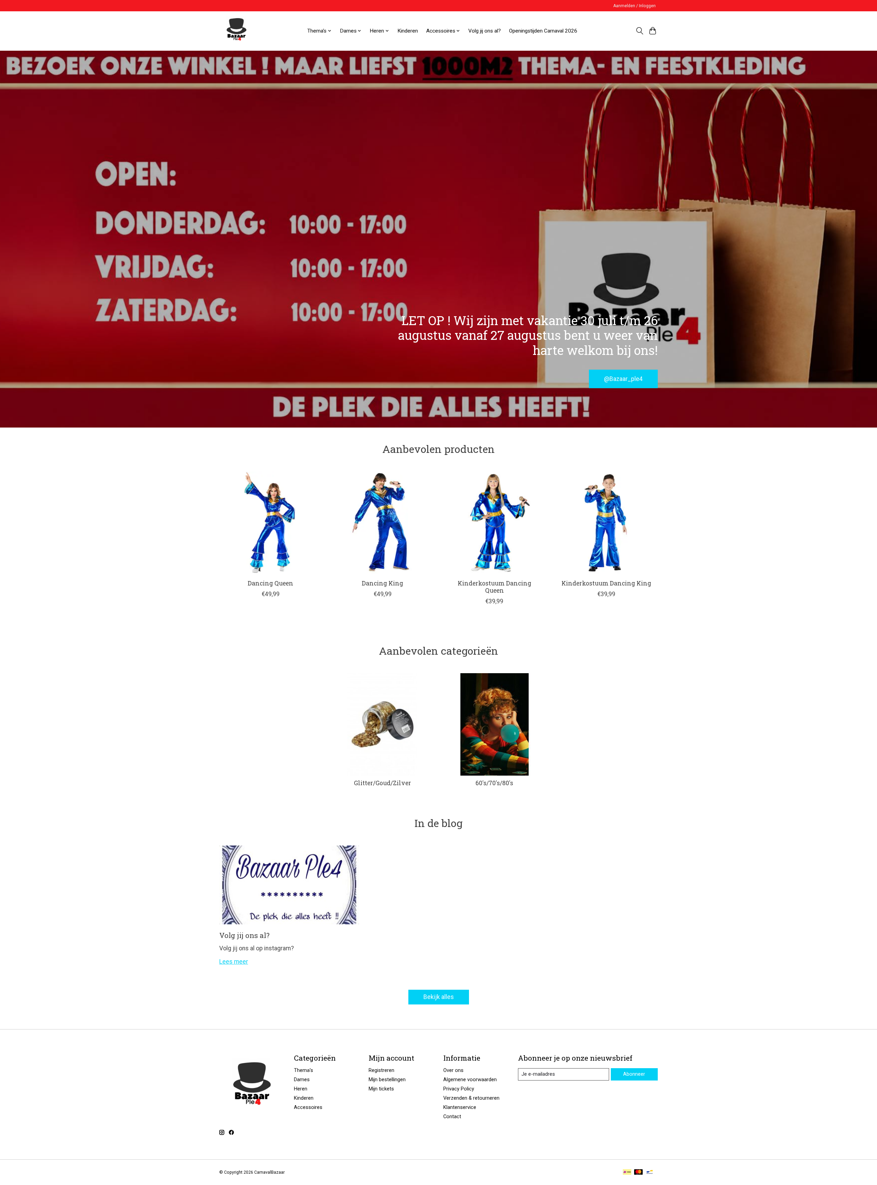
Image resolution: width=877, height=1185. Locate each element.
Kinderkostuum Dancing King (606, 583)
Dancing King (382, 583)
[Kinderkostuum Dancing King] (606, 522)
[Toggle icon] (639, 31)
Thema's (303, 1070)
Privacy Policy (458, 1089)
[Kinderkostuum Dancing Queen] (494, 522)
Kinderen (407, 31)
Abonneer (634, 1074)
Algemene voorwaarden (470, 1079)
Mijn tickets (381, 1089)
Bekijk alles (438, 996)
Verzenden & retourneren (471, 1098)
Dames (302, 1079)
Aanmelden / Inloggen (634, 5)
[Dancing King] (382, 522)
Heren (300, 1089)
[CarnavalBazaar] (236, 31)
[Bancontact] (649, 1172)
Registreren (381, 1070)
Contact (452, 1116)
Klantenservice (459, 1107)
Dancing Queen (270, 583)
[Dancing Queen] (270, 522)
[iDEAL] (627, 1172)
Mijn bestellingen (387, 1079)
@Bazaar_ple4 (623, 378)
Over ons (453, 1070)
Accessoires (308, 1107)
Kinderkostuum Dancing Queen (494, 586)
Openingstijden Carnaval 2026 (543, 31)
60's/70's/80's (494, 783)
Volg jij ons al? (484, 31)
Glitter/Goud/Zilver (382, 783)
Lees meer (233, 961)
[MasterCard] (638, 1172)
